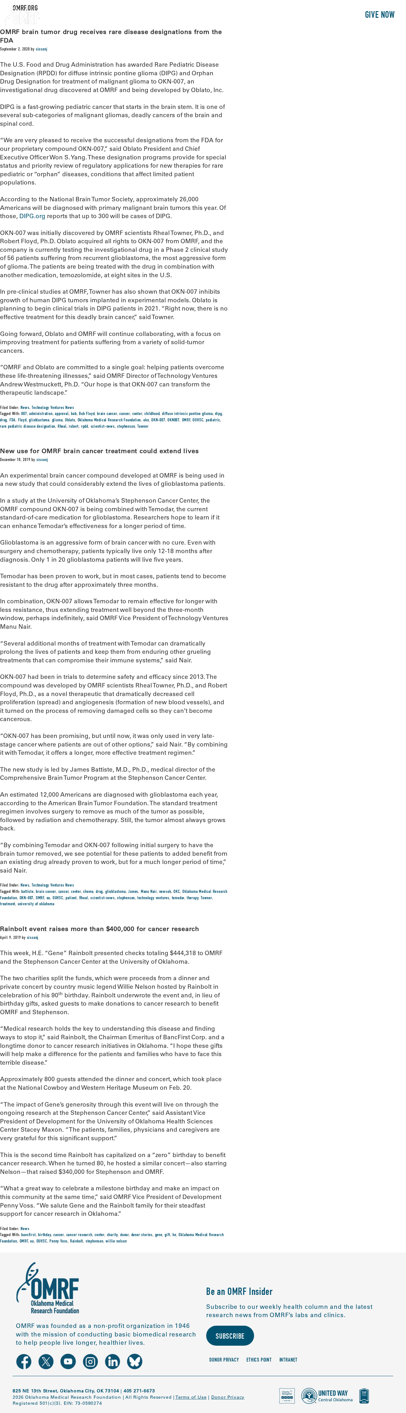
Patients (286, 15)
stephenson (126, 427)
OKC (177, 892)
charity (112, 1235)
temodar (178, 898)
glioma (57, 420)
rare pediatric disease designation (27, 427)
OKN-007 (158, 420)
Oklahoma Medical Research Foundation (109, 420)
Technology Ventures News (53, 408)
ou (48, 898)
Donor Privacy (224, 1360)
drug (3, 420)
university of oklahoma (36, 904)
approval (62, 414)
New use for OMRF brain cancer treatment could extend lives (99, 451)
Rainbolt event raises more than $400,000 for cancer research (99, 929)
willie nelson (116, 1241)
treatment (7, 904)
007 (24, 414)
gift (167, 1235)
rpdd (84, 427)
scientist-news (103, 427)
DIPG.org (32, 216)
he (174, 1235)
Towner (143, 427)
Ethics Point (259, 1360)
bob (73, 414)
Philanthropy (331, 15)
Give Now (380, 15)
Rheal (62, 427)
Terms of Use (191, 1397)
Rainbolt (76, 1241)
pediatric (213, 420)
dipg (218, 414)
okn (146, 420)
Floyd (22, 420)
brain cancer (107, 414)
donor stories (142, 1235)
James (133, 892)
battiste (27, 892)
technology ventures (153, 898)
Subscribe (230, 1337)
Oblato (70, 420)
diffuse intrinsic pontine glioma (187, 414)
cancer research (79, 1235)
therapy (193, 898)
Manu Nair (149, 892)
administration (40, 414)
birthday (44, 1235)
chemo (88, 892)
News (25, 408)
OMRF (186, 420)
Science (252, 15)
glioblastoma (39, 420)
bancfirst (28, 1235)
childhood (152, 414)
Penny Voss (58, 1241)
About (221, 15)
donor (124, 1235)
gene (158, 1235)
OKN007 (173, 420)
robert (74, 427)
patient (71, 898)
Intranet (288, 1360)
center (137, 414)
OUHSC (198, 420)
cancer (124, 414)
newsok (165, 892)
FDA (13, 420)
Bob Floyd (87, 414)
